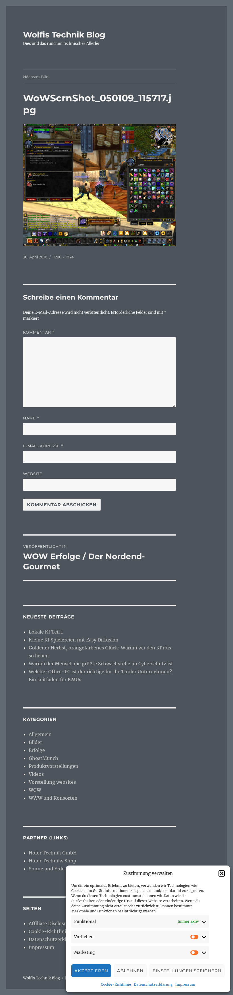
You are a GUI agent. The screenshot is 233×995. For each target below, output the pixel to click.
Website (32, 473)
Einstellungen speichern (187, 970)
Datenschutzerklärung (153, 984)
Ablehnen (130, 970)
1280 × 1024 (63, 257)
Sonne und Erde (47, 868)
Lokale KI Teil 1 (46, 632)
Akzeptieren (91, 970)
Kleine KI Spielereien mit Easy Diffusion (73, 640)
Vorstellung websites (52, 782)
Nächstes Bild (36, 76)
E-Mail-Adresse (43, 446)
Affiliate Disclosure (50, 923)
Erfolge (37, 750)
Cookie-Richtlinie (116, 984)
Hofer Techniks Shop (52, 861)
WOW (35, 790)
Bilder (35, 742)
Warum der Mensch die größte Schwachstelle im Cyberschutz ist (101, 663)
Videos (36, 774)
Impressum (185, 984)
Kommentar (39, 332)
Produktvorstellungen (53, 766)
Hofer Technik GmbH (53, 853)
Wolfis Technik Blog (64, 34)
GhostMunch (43, 758)
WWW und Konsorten (53, 798)
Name (31, 418)
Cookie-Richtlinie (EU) (54, 931)
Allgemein (40, 734)
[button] (221, 873)
